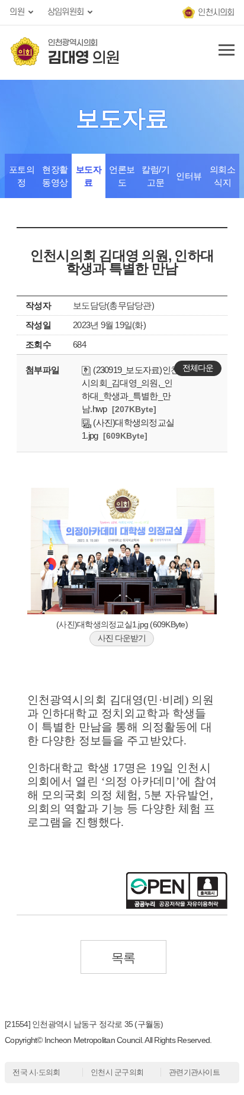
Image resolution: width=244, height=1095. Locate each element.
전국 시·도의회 (36, 1072)
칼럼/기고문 (155, 175)
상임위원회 (65, 12)
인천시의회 (216, 13)
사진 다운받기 (122, 638)
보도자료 (89, 175)
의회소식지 (223, 175)
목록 (123, 957)
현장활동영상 (55, 175)
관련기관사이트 (194, 1072)
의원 (16, 12)
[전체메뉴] (224, 52)
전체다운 (197, 367)
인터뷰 (189, 176)
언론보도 (122, 175)
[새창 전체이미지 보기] (122, 611)
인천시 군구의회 (117, 1072)
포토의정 (22, 175)
